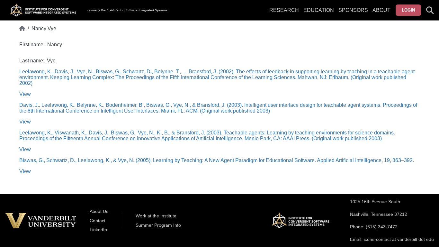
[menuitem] (353, 14)
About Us (99, 211)
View (25, 94)
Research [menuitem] (284, 10)
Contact (97, 220)
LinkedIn (98, 229)
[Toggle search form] (430, 10)
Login (408, 10)
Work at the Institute (156, 215)
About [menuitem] (381, 10)
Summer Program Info (158, 225)
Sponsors (353, 10)
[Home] (22, 29)
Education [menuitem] (318, 10)
